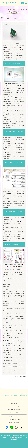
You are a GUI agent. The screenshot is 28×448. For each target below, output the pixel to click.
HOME (2, 17)
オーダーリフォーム (14, 406)
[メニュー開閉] (26, 3)
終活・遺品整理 (14, 412)
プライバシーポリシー (14, 422)
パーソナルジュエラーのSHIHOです (17, 376)
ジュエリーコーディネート (14, 416)
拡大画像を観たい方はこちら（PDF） (14, 269)
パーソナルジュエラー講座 (14, 419)
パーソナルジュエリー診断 (14, 409)
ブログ (8, 17)
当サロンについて (14, 403)
